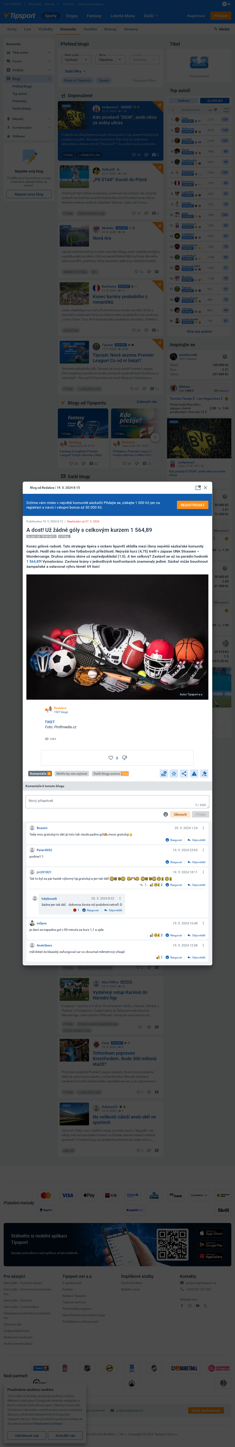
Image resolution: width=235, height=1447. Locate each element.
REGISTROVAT (193, 504)
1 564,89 (33, 561)
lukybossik (49, 898)
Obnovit (180, 814)
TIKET (50, 721)
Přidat (201, 814)
